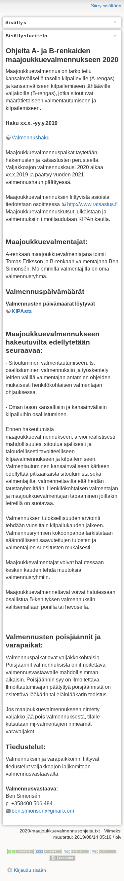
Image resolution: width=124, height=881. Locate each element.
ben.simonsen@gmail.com (43, 811)
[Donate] (20, 851)
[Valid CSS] (104, 851)
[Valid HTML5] (76, 851)
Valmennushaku (31, 137)
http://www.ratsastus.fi (92, 204)
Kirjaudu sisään (30, 870)
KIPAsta (22, 311)
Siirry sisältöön (106, 5)
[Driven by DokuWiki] (62, 857)
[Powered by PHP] (48, 851)
